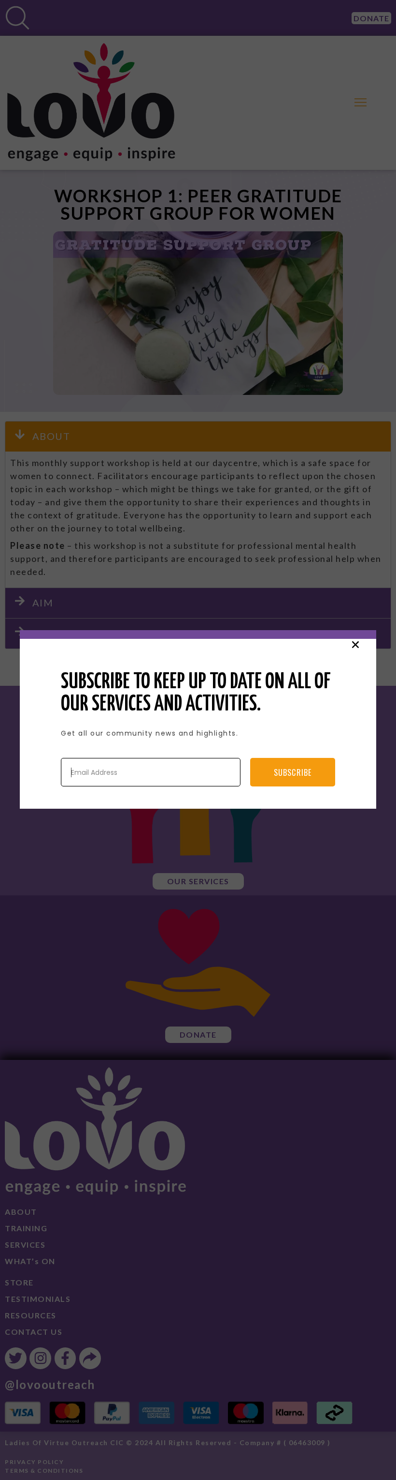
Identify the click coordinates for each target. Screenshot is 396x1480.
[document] (198, 740)
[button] (355, 644)
